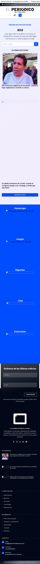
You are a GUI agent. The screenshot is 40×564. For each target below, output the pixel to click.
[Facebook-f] (29, 4)
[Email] (3, 542)
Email (6, 541)
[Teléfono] (3, 547)
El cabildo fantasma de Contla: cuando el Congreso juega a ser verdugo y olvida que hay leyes (18, 186)
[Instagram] (31, 4)
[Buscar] (36, 44)
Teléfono (8, 547)
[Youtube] (37, 4)
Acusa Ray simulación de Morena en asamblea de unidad (23, 467)
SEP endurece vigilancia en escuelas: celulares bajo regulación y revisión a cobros (23, 455)
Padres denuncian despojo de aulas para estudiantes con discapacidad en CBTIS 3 (22, 477)
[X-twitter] (33, 4)
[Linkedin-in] (35, 4)
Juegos (20, 239)
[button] (14, 15)
